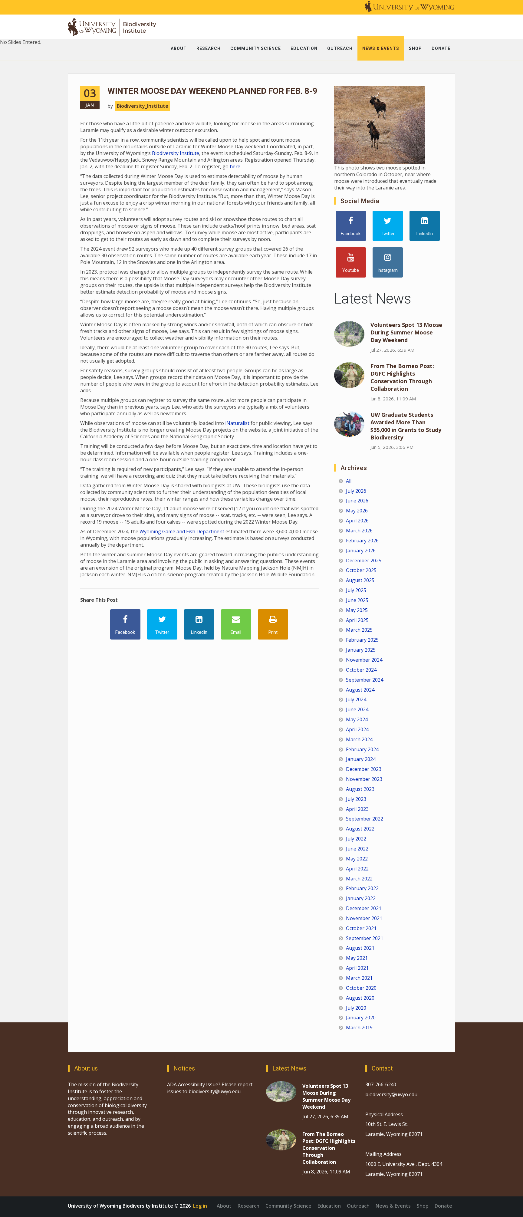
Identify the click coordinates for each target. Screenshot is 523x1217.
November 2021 (364, 918)
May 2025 (357, 610)
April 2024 (357, 729)
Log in (200, 1205)
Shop (423, 1205)
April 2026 (357, 520)
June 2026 (357, 500)
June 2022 (357, 848)
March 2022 (359, 878)
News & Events (393, 1205)
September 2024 (364, 679)
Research (248, 1205)
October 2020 (361, 988)
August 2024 (360, 689)
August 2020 (360, 998)
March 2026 (359, 530)
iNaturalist (237, 423)
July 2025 (356, 590)
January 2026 (361, 550)
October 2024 (361, 669)
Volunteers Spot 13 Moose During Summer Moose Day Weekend (406, 332)
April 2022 (357, 868)
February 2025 (362, 639)
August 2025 (360, 580)
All (348, 481)
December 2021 (363, 908)
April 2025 (357, 620)
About (224, 1205)
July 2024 (356, 699)
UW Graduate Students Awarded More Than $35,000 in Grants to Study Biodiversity (405, 426)
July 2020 (356, 1008)
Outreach (358, 1205)
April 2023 (357, 809)
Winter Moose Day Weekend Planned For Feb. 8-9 (212, 91)
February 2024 (362, 749)
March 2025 (359, 630)
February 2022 (362, 888)
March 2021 (359, 978)
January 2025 (361, 649)
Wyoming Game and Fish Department (182, 531)
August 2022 (360, 828)
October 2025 (361, 570)
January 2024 (361, 759)
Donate (443, 1205)
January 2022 (361, 898)
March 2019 (359, 1027)
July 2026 (356, 491)
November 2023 (364, 779)
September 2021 (364, 938)
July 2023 (356, 799)
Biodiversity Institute (175, 153)
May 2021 (357, 958)
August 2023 (360, 789)
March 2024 (359, 739)
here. (235, 166)
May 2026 (357, 510)
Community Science (288, 1205)
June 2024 (357, 709)
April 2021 (357, 968)
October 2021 (361, 928)
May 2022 (357, 858)
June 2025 (357, 600)
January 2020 (361, 1017)
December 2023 (363, 769)
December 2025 (363, 560)
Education (329, 1205)
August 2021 (360, 948)
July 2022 (356, 838)
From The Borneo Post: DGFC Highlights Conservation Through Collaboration (402, 377)
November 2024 (364, 659)
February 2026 (362, 540)
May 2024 (357, 719)
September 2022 (364, 818)
